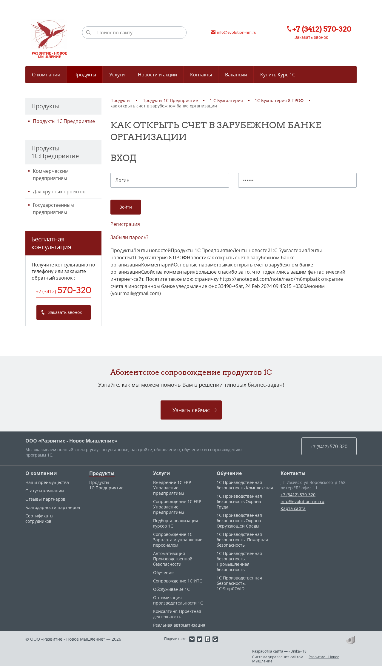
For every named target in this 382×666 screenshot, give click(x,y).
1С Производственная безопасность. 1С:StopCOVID (239, 583)
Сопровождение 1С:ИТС (177, 581)
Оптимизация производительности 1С (178, 600)
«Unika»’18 (297, 651)
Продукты (102, 473)
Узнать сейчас (191, 410)
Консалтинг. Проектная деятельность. (177, 613)
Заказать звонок (311, 37)
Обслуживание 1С (171, 589)
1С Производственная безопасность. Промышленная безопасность (239, 561)
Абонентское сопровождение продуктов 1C (191, 372)
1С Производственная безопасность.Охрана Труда (239, 501)
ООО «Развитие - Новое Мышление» (71, 440)
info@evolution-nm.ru (302, 501)
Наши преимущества (47, 482)
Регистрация (125, 224)
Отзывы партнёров (45, 499)
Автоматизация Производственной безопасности (172, 559)
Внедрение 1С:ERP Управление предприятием (172, 488)
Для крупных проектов (59, 191)
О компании (41, 473)
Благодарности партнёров (52, 507)
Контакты (293, 473)
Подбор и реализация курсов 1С (175, 523)
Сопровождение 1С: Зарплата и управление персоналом (177, 539)
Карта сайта (293, 508)
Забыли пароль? (129, 237)
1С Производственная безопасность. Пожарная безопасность (242, 539)
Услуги (161, 473)
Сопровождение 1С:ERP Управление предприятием (177, 507)
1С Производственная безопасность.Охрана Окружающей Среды (239, 520)
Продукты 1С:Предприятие (64, 121)
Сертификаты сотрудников (39, 518)
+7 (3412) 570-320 (298, 494)
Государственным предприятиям (53, 208)
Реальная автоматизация (179, 625)
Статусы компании (44, 491)
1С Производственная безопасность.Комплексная (245, 485)
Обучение (163, 572)
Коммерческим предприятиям (51, 174)
